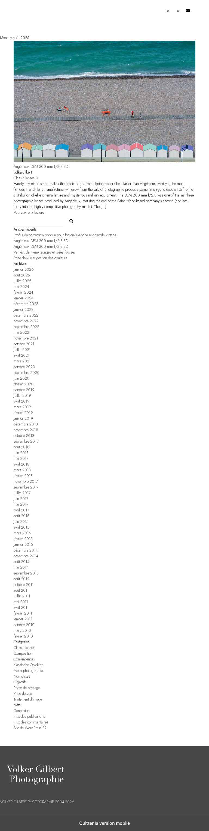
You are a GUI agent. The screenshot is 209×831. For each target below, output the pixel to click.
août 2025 (22, 275)
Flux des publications (29, 716)
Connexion (22, 710)
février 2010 (23, 636)
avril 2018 (21, 464)
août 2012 (21, 579)
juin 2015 (21, 521)
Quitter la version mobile (104, 823)
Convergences (24, 659)
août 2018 (21, 447)
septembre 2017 (26, 487)
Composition (23, 653)
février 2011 (23, 613)
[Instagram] (168, 13)
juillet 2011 (22, 596)
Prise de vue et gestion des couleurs (40, 258)
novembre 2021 (26, 338)
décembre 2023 (26, 303)
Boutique (61, 49)
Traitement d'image (28, 699)
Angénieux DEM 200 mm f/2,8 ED (41, 166)
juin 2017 (21, 498)
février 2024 (23, 292)
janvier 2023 (23, 309)
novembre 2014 (26, 556)
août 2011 (21, 590)
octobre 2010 (24, 624)
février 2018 (23, 475)
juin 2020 (21, 378)
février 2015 (23, 538)
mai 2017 (21, 504)
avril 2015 (21, 527)
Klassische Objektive (29, 665)
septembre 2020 (26, 372)
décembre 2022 (26, 315)
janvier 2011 (23, 619)
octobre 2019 (24, 389)
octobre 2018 (24, 435)
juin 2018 (21, 452)
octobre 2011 (24, 584)
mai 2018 (21, 458)
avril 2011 (21, 607)
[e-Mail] (188, 11)
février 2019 (23, 412)
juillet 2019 (22, 395)
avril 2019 (22, 401)
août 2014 (21, 561)
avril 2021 (21, 355)
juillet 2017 (22, 493)
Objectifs (20, 682)
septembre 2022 (26, 326)
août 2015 (21, 516)
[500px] (178, 13)
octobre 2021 (24, 344)
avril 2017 (21, 510)
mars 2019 (22, 407)
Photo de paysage (27, 687)
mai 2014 (21, 567)
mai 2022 (21, 332)
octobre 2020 (24, 367)
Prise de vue (23, 693)
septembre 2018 (26, 441)
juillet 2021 (22, 349)
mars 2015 (22, 533)
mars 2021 (22, 361)
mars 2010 (22, 630)
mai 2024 (21, 286)
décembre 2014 (26, 550)
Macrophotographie (28, 670)
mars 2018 (22, 470)
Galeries (25, 49)
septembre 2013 (26, 573)
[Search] (69, 219)
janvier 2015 (23, 544)
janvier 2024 (23, 298)
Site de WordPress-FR (30, 728)
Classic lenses (24, 178)
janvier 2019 (23, 418)
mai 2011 (21, 601)
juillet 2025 (22, 281)
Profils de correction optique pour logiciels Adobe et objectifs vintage (65, 235)
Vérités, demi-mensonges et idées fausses (45, 252)
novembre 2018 (26, 430)
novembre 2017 (26, 481)
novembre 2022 (26, 321)
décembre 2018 (26, 424)
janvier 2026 (24, 269)
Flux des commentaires (31, 722)
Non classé (22, 676)
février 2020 (23, 384)
